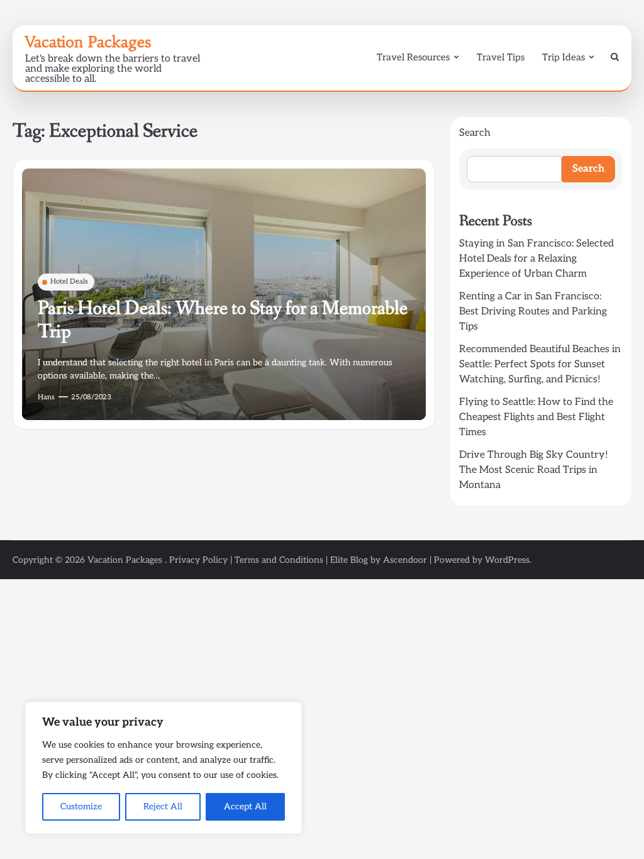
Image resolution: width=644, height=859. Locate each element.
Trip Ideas (563, 57)
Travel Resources (413, 57)
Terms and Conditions (279, 560)
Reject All (162, 806)
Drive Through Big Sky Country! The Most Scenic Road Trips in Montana (533, 470)
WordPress (507, 560)
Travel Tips (501, 57)
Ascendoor (405, 560)
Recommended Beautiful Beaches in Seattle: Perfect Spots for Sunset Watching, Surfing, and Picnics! (540, 364)
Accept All (245, 806)
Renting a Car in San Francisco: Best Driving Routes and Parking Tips (533, 312)
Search (475, 133)
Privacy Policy (198, 560)
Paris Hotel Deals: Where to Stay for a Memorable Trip (223, 320)
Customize (81, 806)
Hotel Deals (69, 281)
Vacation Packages (88, 42)
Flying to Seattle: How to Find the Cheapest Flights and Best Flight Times (536, 417)
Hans (46, 397)
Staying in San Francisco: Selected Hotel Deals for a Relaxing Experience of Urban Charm (536, 259)
